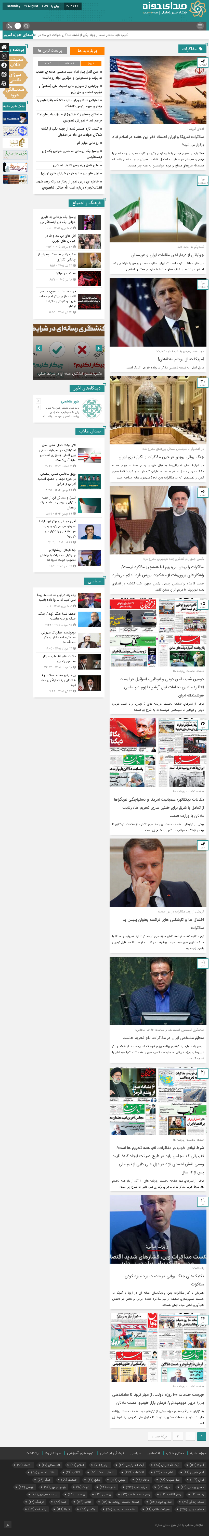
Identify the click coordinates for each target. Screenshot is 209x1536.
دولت (82, 1487)
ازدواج (101, 1465)
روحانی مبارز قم (88, 143)
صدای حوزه (161, 1501)
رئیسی (26, 1487)
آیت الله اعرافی (166, 1465)
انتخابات (134, 1472)
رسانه (198, 1494)
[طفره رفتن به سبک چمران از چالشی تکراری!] (69, 260)
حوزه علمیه (198, 1453)
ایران (197, 1479)
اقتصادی (154, 1453)
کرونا (63, 1509)
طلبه (60, 1501)
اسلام (77, 1465)
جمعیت (69, 1479)
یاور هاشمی (70, 401)
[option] (68, 352)
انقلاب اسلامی (43, 1472)
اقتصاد (24, 1465)
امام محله (163, 1472)
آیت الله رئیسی (131, 1465)
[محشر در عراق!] (69, 278)
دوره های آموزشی (80, 1453)
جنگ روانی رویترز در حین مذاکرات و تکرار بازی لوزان (161, 457)
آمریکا (197, 1465)
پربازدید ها (87, 51)
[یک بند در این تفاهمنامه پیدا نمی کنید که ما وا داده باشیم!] (69, 600)
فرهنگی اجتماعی (112, 1453)
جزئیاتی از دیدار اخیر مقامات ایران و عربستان (167, 255)
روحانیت (76, 1494)
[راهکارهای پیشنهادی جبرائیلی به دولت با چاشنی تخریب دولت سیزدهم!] (69, 557)
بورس (118, 1479)
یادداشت (31, 1453)
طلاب (84, 1501)
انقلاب (73, 1472)
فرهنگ (36, 1501)
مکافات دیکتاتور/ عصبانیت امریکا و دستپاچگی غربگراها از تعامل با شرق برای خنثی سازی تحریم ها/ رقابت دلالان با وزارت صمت (159, 807)
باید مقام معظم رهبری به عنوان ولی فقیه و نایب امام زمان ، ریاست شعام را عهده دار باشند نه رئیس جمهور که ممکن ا (61, 414)
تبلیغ (94, 1479)
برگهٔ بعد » (159, 1436)
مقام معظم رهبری (120, 1509)
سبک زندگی (193, 1501)
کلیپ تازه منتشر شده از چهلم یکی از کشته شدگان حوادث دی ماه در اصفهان (130, 35)
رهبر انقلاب (171, 1494)
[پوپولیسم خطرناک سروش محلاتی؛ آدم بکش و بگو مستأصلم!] (69, 641)
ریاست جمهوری (44, 1494)
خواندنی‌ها (53, 1453)
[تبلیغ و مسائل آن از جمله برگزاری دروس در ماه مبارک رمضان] (69, 506)
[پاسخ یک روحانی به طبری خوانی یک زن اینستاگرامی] (69, 222)
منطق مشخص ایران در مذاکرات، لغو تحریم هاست (163, 1038)
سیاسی (135, 1453)
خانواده (107, 1487)
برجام (142, 1479)
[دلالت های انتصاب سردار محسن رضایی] (69, 662)
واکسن (88, 1509)
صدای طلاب (175, 1453)
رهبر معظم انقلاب (136, 1494)
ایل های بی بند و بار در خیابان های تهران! (70, 173)
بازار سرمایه (170, 1479)
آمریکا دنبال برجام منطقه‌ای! (181, 359)
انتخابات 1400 (102, 1472)
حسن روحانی (192, 1487)
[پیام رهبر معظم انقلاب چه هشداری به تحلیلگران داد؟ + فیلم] (69, 682)
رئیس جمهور (55, 1487)
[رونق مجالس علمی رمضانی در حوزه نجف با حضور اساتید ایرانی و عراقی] (69, 482)
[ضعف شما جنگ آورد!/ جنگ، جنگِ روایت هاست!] (69, 619)
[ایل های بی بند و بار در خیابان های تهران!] (69, 241)
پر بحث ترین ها (50, 50)
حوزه (164, 1487)
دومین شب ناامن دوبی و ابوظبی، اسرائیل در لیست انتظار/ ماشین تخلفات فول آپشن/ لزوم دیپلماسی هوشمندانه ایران (162, 687)
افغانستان (51, 1465)
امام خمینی (194, 1472)
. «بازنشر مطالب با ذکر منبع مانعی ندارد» (179, 1525)
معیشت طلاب (157, 1509)
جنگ (44, 1479)
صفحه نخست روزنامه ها (120, 1501)
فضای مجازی (192, 1509)
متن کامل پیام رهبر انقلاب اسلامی (76, 165)
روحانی (103, 1494)
